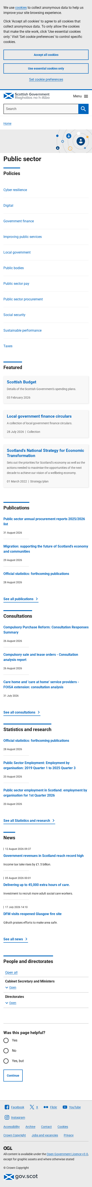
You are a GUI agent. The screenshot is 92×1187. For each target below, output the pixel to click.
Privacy (69, 1135)
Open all (11, 972)
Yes (14, 1040)
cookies (21, 8)
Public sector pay (16, 284)
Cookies (63, 1126)
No (14, 1051)
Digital (8, 205)
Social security (14, 315)
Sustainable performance (22, 330)
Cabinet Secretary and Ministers (30, 981)
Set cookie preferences (46, 79)
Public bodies (13, 268)
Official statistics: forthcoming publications (36, 574)
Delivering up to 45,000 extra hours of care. (36, 885)
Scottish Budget (21, 382)
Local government (17, 252)
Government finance (18, 221)
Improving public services (22, 237)
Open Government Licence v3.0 (67, 1154)
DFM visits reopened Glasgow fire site (32, 914)
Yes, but (18, 1061)
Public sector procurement (23, 299)
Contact (46, 1126)
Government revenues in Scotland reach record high (43, 856)
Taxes (7, 346)
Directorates (14, 997)
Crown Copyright (14, 1135)
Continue (13, 1075)
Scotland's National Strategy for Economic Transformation (45, 453)
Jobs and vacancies (45, 1135)
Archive (30, 1126)
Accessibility (11, 1126)
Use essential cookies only (46, 68)
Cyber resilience (15, 190)
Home (7, 123)
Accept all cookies (46, 54)
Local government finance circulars (39, 416)
